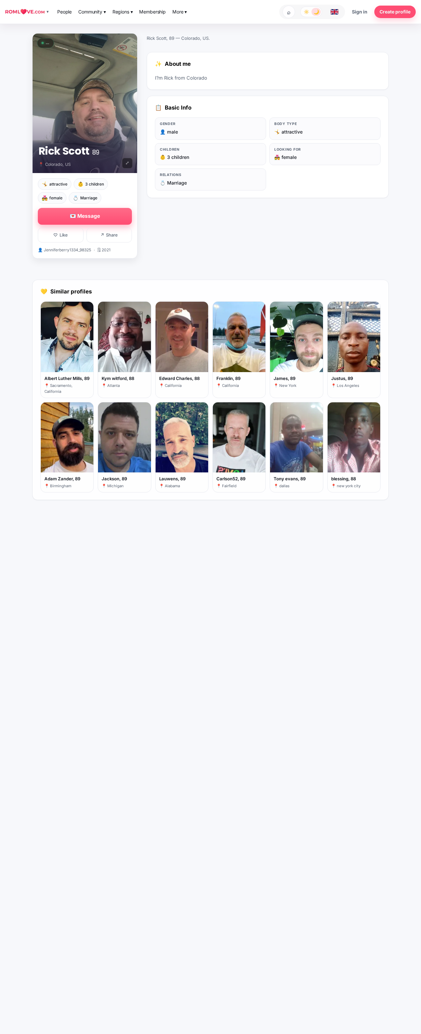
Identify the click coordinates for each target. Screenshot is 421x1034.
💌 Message (85, 216)
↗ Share (109, 235)
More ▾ (179, 11)
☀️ (306, 11)
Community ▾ (92, 11)
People (64, 11)
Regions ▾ (122, 11)
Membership (152, 11)
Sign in (359, 11)
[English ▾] (334, 12)
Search (289, 12)
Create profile (395, 11)
